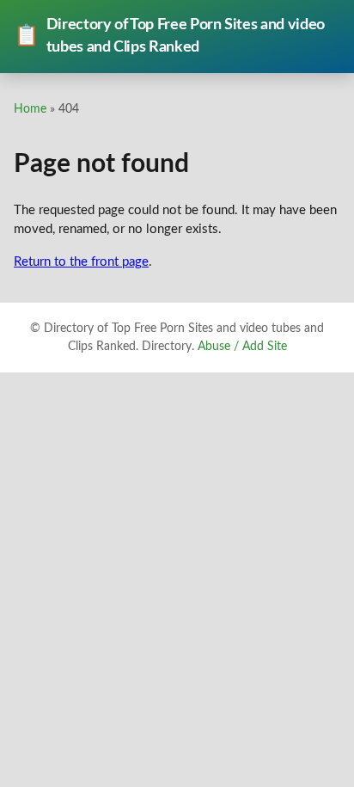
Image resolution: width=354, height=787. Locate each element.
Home (30, 108)
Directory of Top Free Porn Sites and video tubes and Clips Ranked (169, 35)
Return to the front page (81, 261)
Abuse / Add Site (242, 347)
